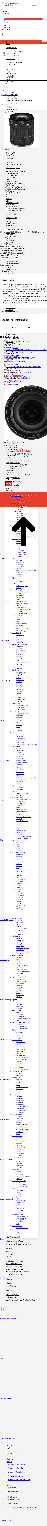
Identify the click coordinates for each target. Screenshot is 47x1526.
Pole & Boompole (21, 801)
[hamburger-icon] (44, 41)
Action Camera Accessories (23, 799)
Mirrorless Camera (12, 55)
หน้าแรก (9, 41)
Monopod (19, 961)
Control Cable (20, 597)
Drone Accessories (21, 601)
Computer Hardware (13, 463)
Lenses (8, 87)
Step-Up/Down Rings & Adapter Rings (19, 100)
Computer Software (13, 478)
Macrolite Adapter (21, 760)
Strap (13, 1001)
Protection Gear (17, 918)
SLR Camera (19, 717)
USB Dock (19, 556)
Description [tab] (6, 271)
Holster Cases (20, 680)
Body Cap (19, 920)
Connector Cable (20, 803)
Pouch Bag (19, 684)
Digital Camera (11, 48)
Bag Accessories (20, 879)
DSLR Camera (20, 500)
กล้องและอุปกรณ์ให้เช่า (15, 1241)
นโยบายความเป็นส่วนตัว (23, 502)
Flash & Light (15, 840)
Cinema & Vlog (16, 719)
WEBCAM (10, 83)
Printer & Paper (17, 1040)
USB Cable (19, 997)
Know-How (10, 490)
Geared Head (19, 959)
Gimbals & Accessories (22, 603)
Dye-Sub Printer (20, 1202)
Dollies (18, 599)
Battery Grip (19, 1036)
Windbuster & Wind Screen (23, 836)
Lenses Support (11, 104)
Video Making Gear (17, 797)
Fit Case (18, 678)
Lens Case (19, 682)
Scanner (9, 459)
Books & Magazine (12, 485)
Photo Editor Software (13, 481)
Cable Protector (20, 922)
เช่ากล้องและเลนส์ (13, 1237)
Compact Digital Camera (22, 498)
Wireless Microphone (22, 838)
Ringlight (18, 639)
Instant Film (19, 507)
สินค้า (8, 44)
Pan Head (18, 1122)
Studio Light (19, 641)
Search (5, 5)
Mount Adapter (20, 758)
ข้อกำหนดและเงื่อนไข (23, 506)
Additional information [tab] (10, 311)
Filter (13, 558)
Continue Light (20, 842)
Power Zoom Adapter (22, 762)
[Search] (34, 5)
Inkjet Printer (10, 451)
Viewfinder (19, 999)
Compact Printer (20, 1042)
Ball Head (19, 957)
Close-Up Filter (20, 562)
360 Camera (19, 723)
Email (7, 479)
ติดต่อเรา (9, 1279)
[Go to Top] (23, 554)
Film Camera (10, 59)
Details (15, 348)
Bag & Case (15, 877)
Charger (18, 1038)
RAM (8, 474)
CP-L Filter (19, 560)
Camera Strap (19, 1002)
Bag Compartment (21, 881)
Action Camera (20, 721)
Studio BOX (19, 642)
